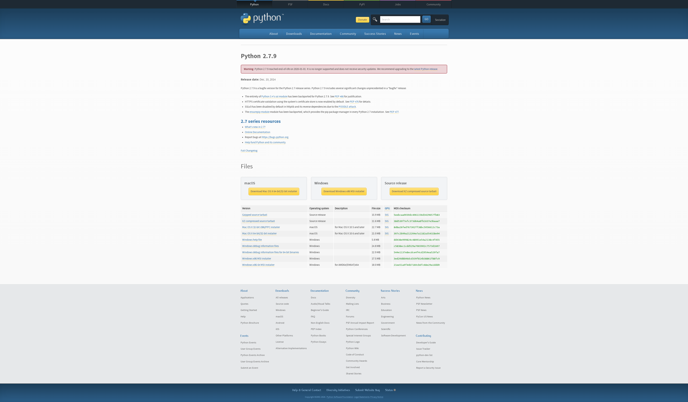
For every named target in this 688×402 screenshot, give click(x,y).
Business (385, 303)
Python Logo (353, 341)
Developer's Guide (426, 342)
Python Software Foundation (340, 397)
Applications (247, 297)
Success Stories (375, 34)
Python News (423, 297)
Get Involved (353, 367)
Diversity (350, 297)
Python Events (248, 342)
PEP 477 (394, 111)
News (398, 34)
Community (434, 4)
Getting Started (249, 310)
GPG (387, 208)
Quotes (244, 303)
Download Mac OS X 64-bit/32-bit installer (274, 191)
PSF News (421, 310)
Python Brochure (250, 322)
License (280, 341)
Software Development (393, 335)
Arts (383, 297)
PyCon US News (424, 316)
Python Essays (318, 341)
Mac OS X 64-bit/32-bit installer (259, 233)
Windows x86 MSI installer (256, 258)
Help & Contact (306, 390)
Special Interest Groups (358, 335)
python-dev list (424, 355)
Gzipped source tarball (254, 214)
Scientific (385, 329)
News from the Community (430, 322)
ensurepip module (259, 111)
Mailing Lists (352, 303)
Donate (362, 19)
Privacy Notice (376, 397)
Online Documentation (257, 132)
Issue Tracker (423, 348)
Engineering (387, 316)
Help (243, 316)
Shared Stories (353, 373)
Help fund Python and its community (265, 142)
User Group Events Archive (255, 361)
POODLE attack (347, 106)
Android (280, 322)
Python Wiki (352, 348)
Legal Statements (362, 397)
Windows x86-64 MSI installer (258, 264)
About (273, 34)
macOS (279, 316)
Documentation (321, 34)
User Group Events (251, 348)
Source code (282, 303)
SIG (387, 214)
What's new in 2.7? (255, 127)
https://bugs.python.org (275, 137)
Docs (326, 4)
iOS (277, 329)
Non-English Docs (320, 322)
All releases (282, 297)
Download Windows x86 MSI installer (344, 191)
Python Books (318, 335)
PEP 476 (354, 101)
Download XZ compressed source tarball (414, 191)
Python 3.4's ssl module (274, 96)
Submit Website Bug (367, 390)
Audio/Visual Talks (320, 303)
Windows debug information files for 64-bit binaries (270, 252)
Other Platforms (284, 335)
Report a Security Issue (428, 367)
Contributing (423, 336)
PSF (290, 4)
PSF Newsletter (424, 303)
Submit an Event (249, 367)
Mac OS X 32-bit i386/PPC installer (261, 227)
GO (426, 19)
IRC (348, 310)
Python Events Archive (253, 355)
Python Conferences (357, 329)
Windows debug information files (260, 246)
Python (254, 4)
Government (388, 322)
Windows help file (252, 239)
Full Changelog (249, 150)
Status (389, 390)
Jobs (398, 4)
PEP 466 (339, 96)
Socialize (440, 20)
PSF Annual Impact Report (360, 322)
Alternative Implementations (291, 348)
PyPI (362, 4)
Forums (350, 316)
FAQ (313, 316)
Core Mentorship (425, 361)
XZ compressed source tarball (258, 221)
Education (386, 310)
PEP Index (316, 329)
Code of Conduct (355, 354)
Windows (280, 310)
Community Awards (356, 361)
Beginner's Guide (320, 310)
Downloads (294, 34)
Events (414, 34)
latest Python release (425, 69)
